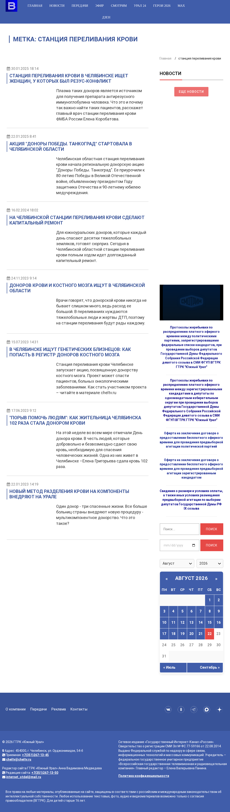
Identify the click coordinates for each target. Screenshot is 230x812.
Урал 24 (140, 5)
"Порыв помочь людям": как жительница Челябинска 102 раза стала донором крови (75, 420)
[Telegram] (194, 709)
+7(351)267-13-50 (44, 772)
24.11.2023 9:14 (23, 278)
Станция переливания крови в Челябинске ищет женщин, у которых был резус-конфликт (68, 78)
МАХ (181, 5)
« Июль (169, 667)
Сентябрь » (210, 667)
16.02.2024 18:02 (24, 210)
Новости (56, 5)
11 (173, 622)
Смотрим (119, 5)
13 (191, 622)
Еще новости (191, 91)
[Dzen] (220, 709)
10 (164, 622)
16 (219, 622)
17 (164, 634)
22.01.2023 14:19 (24, 484)
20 (191, 634)
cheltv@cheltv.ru (18, 759)
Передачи (80, 5)
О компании (16, 709)
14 (201, 622)
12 (182, 622)
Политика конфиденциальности (143, 776)
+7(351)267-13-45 (35, 755)
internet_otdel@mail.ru (23, 777)
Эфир (99, 5)
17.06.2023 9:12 (23, 410)
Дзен (106, 17)
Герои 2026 (161, 5)
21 (201, 634)
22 (210, 634)
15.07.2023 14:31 (24, 342)
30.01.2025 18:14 (24, 69)
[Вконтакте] (169, 709)
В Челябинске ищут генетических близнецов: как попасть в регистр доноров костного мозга (70, 352)
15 (210, 622)
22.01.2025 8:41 (23, 136)
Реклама (58, 709)
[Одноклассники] (182, 709)
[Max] (207, 709)
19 (182, 634)
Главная (35, 5)
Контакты (79, 709)
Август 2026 (191, 578)
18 (173, 634)
